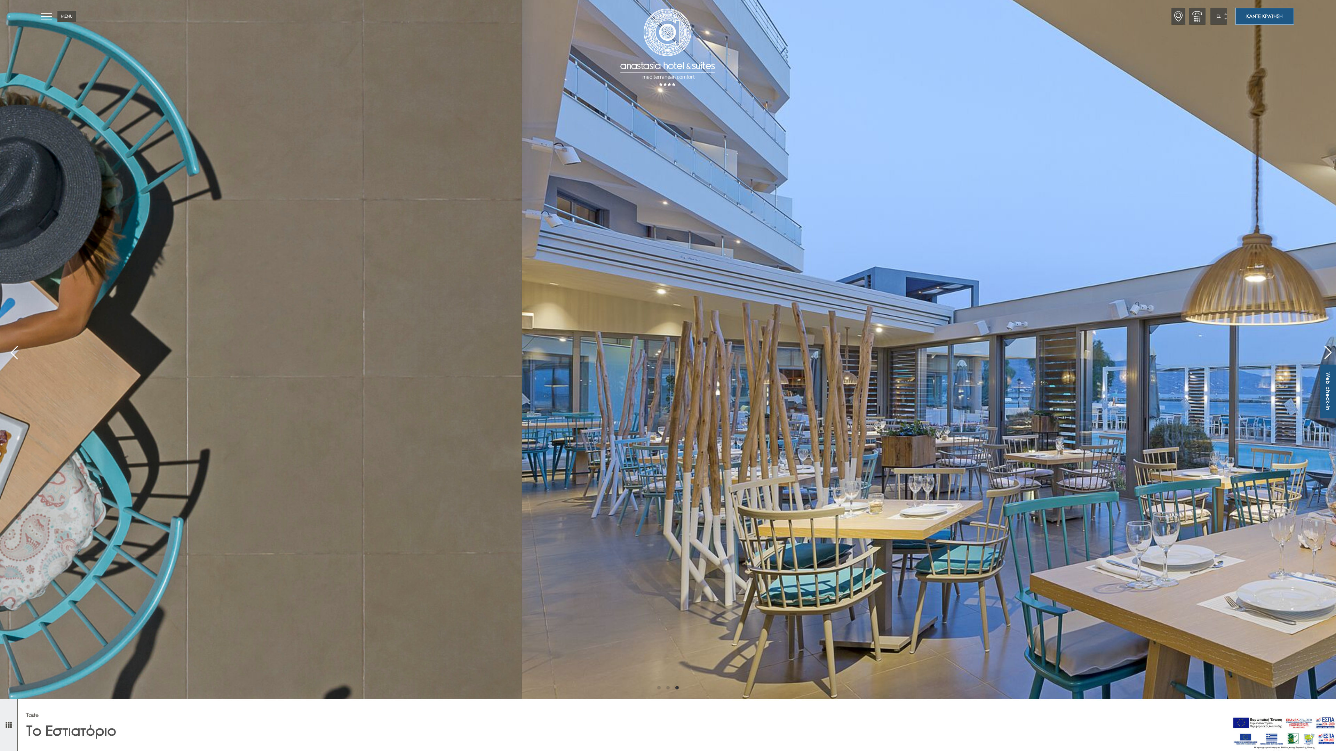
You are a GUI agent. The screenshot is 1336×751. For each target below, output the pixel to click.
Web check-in (1328, 391)
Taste (32, 715)
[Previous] (11, 349)
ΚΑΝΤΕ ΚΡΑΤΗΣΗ (1264, 16)
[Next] (1325, 349)
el (1219, 16)
